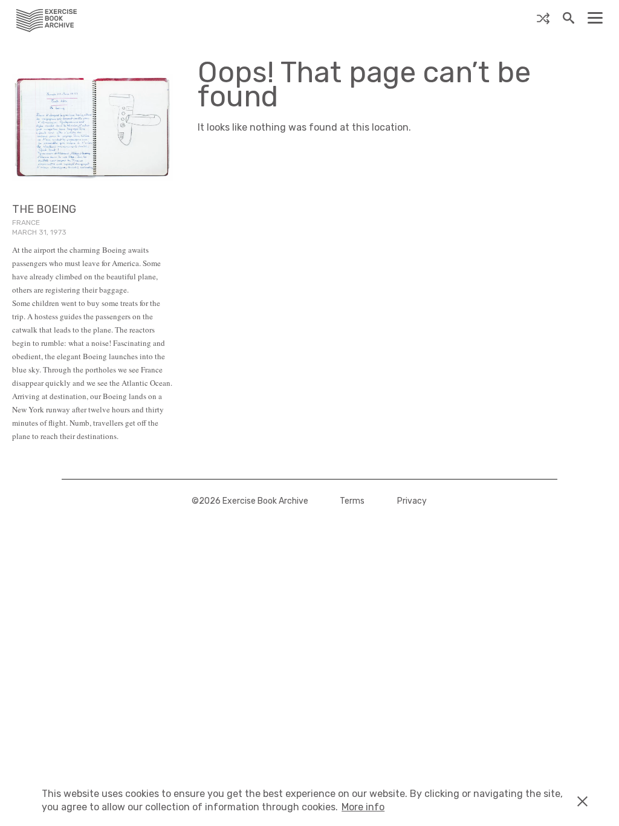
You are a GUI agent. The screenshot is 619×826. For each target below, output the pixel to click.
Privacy (412, 501)
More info (363, 807)
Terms (352, 501)
